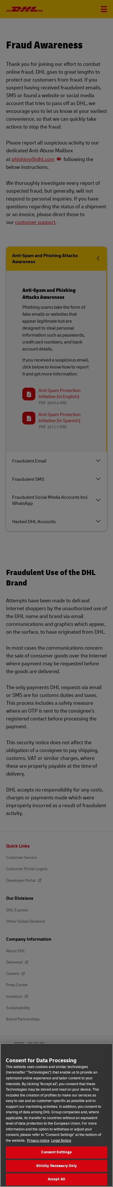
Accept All (56, 1179)
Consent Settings (56, 1152)
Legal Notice (61, 1140)
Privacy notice (38, 1140)
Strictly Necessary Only (56, 1165)
